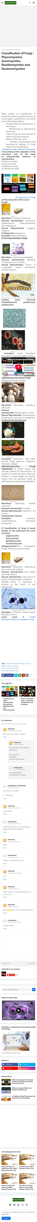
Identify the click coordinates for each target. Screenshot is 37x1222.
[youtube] (10, 1205)
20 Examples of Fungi (25, 197)
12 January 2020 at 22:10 (14, 841)
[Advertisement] (18, 26)
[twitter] (18, 1205)
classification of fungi (13, 49)
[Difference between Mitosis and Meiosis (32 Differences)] (6, 1090)
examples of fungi (25, 663)
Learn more (5, 1214)
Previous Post (6, 963)
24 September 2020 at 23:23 (15, 873)
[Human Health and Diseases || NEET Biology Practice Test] (10, 1178)
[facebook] (14, 1205)
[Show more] (30, 675)
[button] (2, 2)
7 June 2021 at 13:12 (19, 744)
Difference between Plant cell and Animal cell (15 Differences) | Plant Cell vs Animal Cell (22, 1081)
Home (3, 49)
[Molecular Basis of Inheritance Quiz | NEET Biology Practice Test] (10, 1159)
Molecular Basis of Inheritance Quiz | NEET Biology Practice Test (9, 1168)
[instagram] (22, 1205)
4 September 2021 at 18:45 (14, 922)
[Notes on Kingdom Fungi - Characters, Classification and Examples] (27, 691)
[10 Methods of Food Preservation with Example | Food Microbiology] (6, 1098)
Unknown (11, 729)
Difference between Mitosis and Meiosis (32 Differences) (22, 1089)
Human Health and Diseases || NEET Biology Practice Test (9, 1187)
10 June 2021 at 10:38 (19, 769)
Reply (5, 737)
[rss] (26, 1205)
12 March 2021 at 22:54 (13, 888)
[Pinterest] (23, 675)
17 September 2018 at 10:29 (15, 808)
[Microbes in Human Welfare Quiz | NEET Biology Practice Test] (27, 1178)
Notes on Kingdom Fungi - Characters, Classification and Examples (27, 701)
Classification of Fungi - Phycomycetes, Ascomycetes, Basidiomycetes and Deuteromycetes (9, 704)
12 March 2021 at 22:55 (13, 906)
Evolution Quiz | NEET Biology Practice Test (26, 1167)
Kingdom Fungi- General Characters (19, 149)
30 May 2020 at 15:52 (13, 857)
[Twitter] (16, 675)
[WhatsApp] (19, 675)
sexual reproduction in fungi (10, 670)
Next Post (31, 963)
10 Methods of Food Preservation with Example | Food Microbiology (23, 1097)
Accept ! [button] (6, 1218)
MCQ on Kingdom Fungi (23, 619)
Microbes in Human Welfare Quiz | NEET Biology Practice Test (26, 1187)
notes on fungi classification (10, 668)
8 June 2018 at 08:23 (13, 787)
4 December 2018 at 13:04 (14, 823)
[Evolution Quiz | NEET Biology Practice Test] (27, 1159)
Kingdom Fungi (6, 666)
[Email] (27, 675)
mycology (15, 666)
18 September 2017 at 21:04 (15, 731)
